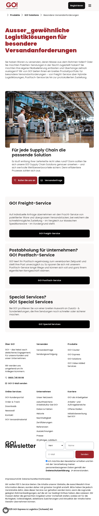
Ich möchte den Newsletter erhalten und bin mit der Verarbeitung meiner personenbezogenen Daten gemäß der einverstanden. (69, 466)
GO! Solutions (31, 15)
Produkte (15, 15)
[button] (90, 5)
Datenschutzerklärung (57, 470)
